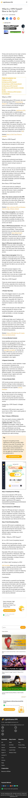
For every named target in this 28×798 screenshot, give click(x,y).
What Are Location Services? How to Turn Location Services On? (14, 652)
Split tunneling (6, 565)
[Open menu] (26, 2)
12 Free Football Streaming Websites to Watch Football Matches (12, 693)
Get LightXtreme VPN (9, 610)
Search (23, 627)
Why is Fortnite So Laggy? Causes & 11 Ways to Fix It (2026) (12, 673)
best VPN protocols (17, 233)
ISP (22, 131)
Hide (14, 78)
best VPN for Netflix (9, 350)
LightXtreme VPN (20, 110)
